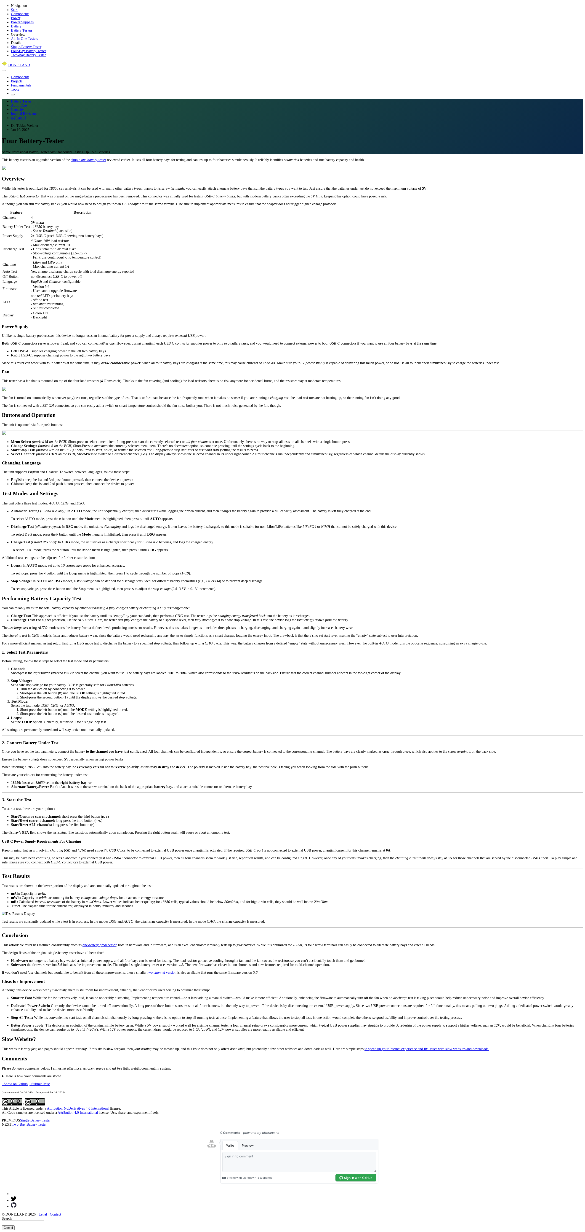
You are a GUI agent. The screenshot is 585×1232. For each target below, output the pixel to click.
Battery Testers (21, 30)
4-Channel (18, 118)
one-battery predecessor (99, 945)
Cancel (8, 1227)
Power (15, 18)
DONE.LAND (19, 65)
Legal (43, 1214)
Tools (15, 89)
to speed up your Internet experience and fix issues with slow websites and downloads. (426, 1049)
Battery (16, 26)
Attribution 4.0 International (78, 1112)
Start (14, 10)
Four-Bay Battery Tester (28, 51)
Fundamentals (21, 85)
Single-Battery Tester (26, 47)
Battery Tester (21, 101)
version (161, 972)
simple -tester (88, 160)
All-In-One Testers (24, 38)
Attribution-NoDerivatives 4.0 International (78, 1108)
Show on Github (15, 1084)
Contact (55, 1214)
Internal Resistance (24, 114)
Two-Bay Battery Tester (28, 55)
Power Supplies (22, 22)
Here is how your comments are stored (33, 1076)
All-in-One (19, 105)
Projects (16, 81)
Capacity (17, 109)
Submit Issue (39, 1084)
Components (20, 14)
